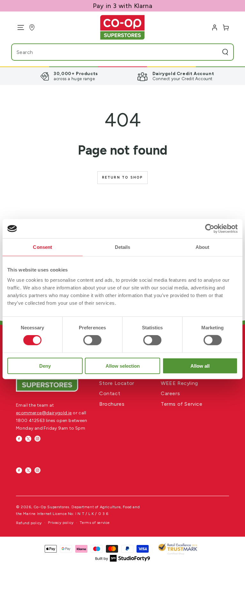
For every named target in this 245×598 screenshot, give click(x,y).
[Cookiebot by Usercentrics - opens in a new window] (210, 229)
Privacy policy (60, 522)
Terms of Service (182, 404)
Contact (109, 393)
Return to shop (122, 177)
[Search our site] (225, 52)
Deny (45, 365)
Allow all (200, 365)
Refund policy (29, 523)
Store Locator (116, 383)
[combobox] (110, 52)
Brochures (111, 404)
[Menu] (18, 27)
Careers (170, 393)
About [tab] (203, 247)
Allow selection (123, 365)
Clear (212, 52)
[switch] (92, 340)
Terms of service (95, 522)
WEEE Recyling (179, 383)
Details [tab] (122, 247)
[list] (122, 76)
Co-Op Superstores (51, 507)
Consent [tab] (42, 247)
